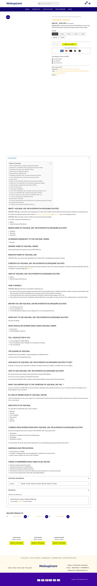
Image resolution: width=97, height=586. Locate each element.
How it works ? (13, 179)
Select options (16, 543)
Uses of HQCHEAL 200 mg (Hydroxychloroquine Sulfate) (24, 177)
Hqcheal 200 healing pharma (63, 71)
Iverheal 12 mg (40, 214)
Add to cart (69, 44)
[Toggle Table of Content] (49, 163)
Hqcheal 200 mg (69, 16)
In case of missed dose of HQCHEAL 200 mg (23, 196)
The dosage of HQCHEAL (17, 189)
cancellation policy (56, 558)
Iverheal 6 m (56, 214)
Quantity (54, 31)
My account (28, 568)
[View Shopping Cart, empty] (85, 3)
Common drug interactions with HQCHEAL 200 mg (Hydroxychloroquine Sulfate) (31, 200)
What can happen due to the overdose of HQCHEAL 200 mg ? (26, 194)
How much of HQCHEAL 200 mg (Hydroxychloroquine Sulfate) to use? (28, 191)
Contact (10, 568)
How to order (20, 568)
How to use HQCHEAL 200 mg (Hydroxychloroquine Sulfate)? (26, 192)
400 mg (30, 268)
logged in (20, 501)
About (14, 568)
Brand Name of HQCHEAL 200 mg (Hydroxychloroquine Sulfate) (26, 167)
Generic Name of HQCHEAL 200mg (19, 171)
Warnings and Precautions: (17, 202)
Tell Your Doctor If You (16, 187)
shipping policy (46, 558)
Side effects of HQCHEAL (17, 198)
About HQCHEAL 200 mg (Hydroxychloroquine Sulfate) (24, 165)
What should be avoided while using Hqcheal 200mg (24, 185)
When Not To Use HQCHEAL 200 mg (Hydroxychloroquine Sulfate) (28, 183)
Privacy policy (25, 558)
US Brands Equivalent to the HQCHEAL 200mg (22, 169)
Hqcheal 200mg (60, 73)
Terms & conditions (35, 558)
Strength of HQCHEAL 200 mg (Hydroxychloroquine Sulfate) (25, 175)
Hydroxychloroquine (59, 16)
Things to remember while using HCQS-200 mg (22, 204)
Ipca (57, 75)
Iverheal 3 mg (48, 214)
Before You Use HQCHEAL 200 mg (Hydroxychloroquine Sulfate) (26, 181)
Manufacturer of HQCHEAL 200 (18, 173)
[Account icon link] (89, 3)
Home (53, 16)
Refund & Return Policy (69, 558)
